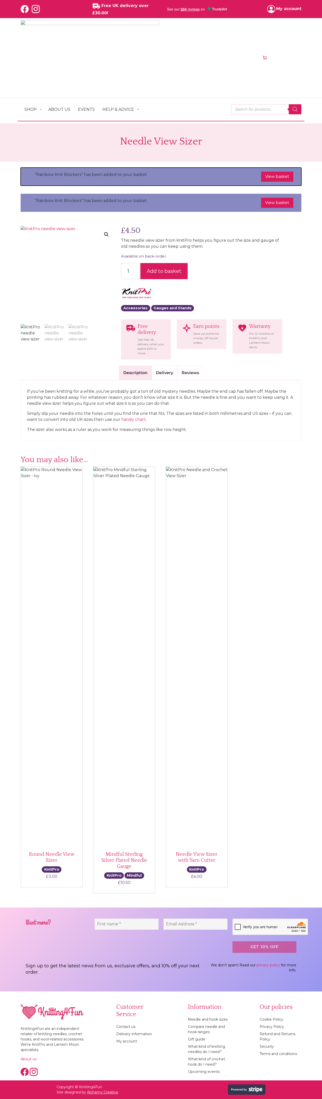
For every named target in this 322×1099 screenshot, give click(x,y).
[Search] (295, 109)
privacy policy (268, 965)
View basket (277, 176)
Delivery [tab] (164, 372)
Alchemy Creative (102, 1092)
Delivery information (134, 1034)
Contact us (125, 1026)
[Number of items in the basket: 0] (265, 58)
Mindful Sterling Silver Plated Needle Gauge (124, 860)
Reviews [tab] (190, 372)
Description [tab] (135, 372)
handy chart (133, 419)
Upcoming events (204, 1071)
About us (28, 1059)
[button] (106, 234)
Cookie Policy (271, 1019)
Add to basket (164, 271)
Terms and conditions (278, 1054)
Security (267, 1046)
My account (126, 1041)
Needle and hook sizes (208, 1019)
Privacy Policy (272, 1026)
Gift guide (196, 1039)
